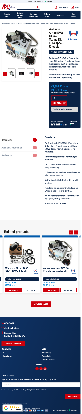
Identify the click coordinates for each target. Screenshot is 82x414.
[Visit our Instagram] (41, 368)
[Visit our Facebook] (37, 368)
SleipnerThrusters (47, 15)
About (3, 352)
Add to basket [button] (30, 290)
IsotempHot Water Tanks (20, 15)
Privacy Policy (46, 352)
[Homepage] (8, 7)
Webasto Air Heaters (33, 23)
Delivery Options (7, 356)
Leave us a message (13, 343)
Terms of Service (41, 390)
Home (3, 23)
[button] (12, 407)
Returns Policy (46, 356)
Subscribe (72, 396)
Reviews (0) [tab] (7, 155)
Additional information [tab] (12, 147)
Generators (60, 15)
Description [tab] (7, 139)
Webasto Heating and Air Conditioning (16, 23)
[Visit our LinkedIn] (45, 368)
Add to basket (59, 103)
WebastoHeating (7, 15)
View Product (13, 290)
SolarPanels (73, 15)
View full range (41, 304)
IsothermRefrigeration (33, 15)
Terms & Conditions (48, 359)
